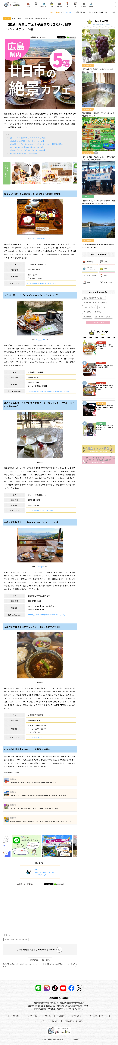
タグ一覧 (47, 1016)
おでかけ (90, 262)
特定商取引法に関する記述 (74, 1021)
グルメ (7, 18)
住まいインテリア (91, 268)
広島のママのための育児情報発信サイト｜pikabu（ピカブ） (61, 1040)
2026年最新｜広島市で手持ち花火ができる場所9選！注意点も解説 (104, 407)
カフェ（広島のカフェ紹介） (93, 298)
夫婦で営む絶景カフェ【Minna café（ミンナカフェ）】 (27, 147)
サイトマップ (39, 1021)
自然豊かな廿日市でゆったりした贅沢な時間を (24, 153)
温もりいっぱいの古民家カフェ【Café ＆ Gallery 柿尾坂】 (28, 138)
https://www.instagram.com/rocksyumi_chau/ (48, 391)
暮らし (106, 268)
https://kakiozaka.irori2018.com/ (41, 283)
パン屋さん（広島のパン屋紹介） (95, 302)
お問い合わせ (76, 1016)
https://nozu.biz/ (35, 737)
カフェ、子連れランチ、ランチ (16, 939)
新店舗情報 (87, 316)
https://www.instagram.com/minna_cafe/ (46, 614)
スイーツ (102, 307)
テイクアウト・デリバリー (93, 312)
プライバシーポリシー (97, 1016)
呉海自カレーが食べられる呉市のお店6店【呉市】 (104, 366)
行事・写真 (108, 282)
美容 (105, 275)
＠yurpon (40, 566)
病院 (88, 282)
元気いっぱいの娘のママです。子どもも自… (45, 873)
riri (36, 869)
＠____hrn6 (40, 339)
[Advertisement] (40, 909)
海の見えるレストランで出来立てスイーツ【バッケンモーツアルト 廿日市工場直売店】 (37, 144)
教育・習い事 (91, 275)
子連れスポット (89, 307)
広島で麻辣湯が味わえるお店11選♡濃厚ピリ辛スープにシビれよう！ (104, 387)
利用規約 (61, 1016)
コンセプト (16, 1016)
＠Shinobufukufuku (41, 239)
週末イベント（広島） (103, 316)
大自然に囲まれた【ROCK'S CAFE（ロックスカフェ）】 (27, 141)
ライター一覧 (32, 1016)
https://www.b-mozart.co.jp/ (41, 510)
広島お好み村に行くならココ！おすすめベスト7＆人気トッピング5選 (104, 346)
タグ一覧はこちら (98, 322)
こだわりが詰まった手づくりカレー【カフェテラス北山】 (28, 150)
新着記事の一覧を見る (40, 960)
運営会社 (55, 1021)
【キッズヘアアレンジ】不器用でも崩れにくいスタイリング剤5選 (104, 427)
